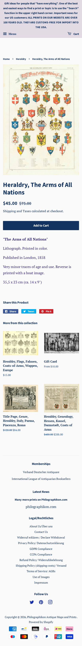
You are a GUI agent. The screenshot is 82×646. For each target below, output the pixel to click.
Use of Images (41, 577)
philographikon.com (41, 506)
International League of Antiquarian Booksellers (41, 479)
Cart (76, 34)
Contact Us (41, 532)
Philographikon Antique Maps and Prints (52, 617)
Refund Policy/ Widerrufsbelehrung (41, 560)
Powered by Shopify (41, 622)
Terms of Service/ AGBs (41, 571)
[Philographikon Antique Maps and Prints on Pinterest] (41, 603)
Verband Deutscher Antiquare (41, 472)
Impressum (41, 582)
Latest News (41, 492)
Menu (12, 34)
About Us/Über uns (41, 526)
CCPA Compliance (41, 554)
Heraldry (21, 59)
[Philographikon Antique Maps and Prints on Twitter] (32, 603)
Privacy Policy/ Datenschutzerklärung (41, 543)
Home (6, 59)
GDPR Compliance (41, 549)
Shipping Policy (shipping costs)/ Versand (41, 565)
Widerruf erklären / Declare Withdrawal (41, 537)
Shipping (10, 211)
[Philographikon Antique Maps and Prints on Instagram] (50, 603)
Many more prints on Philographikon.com (41, 500)
